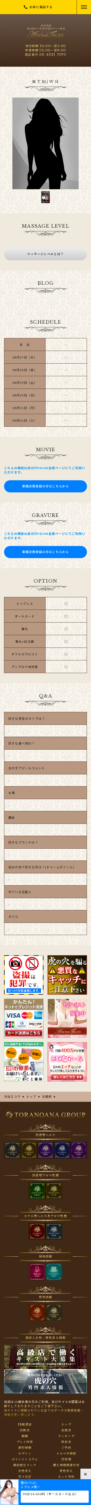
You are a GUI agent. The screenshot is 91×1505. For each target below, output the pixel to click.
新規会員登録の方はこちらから (45, 486)
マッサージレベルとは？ (45, 254)
